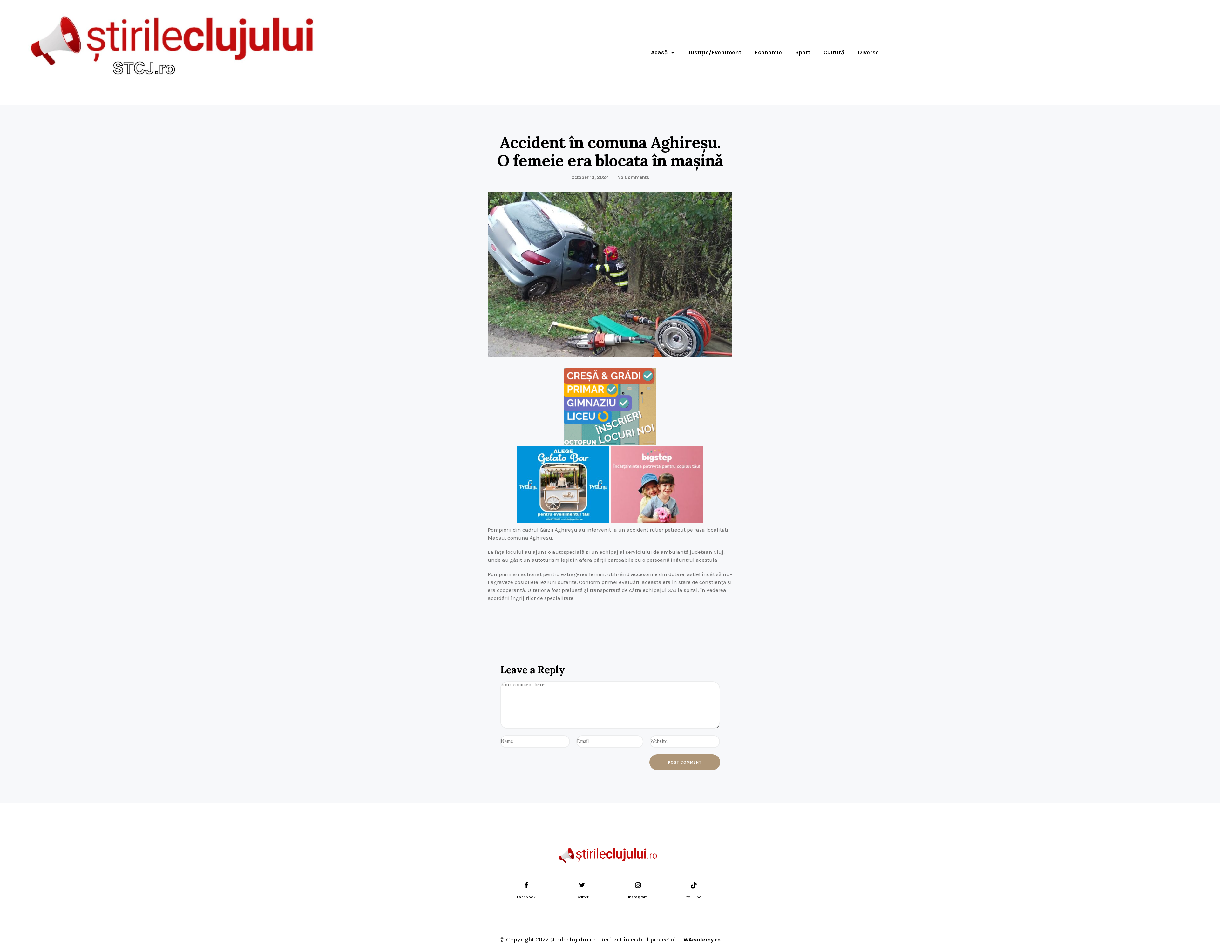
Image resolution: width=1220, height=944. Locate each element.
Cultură (834, 52)
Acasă (659, 52)
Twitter (582, 897)
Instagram (638, 897)
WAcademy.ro (702, 939)
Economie (768, 52)
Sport (802, 52)
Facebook (526, 897)
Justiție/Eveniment (714, 52)
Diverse (868, 52)
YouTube (694, 897)
